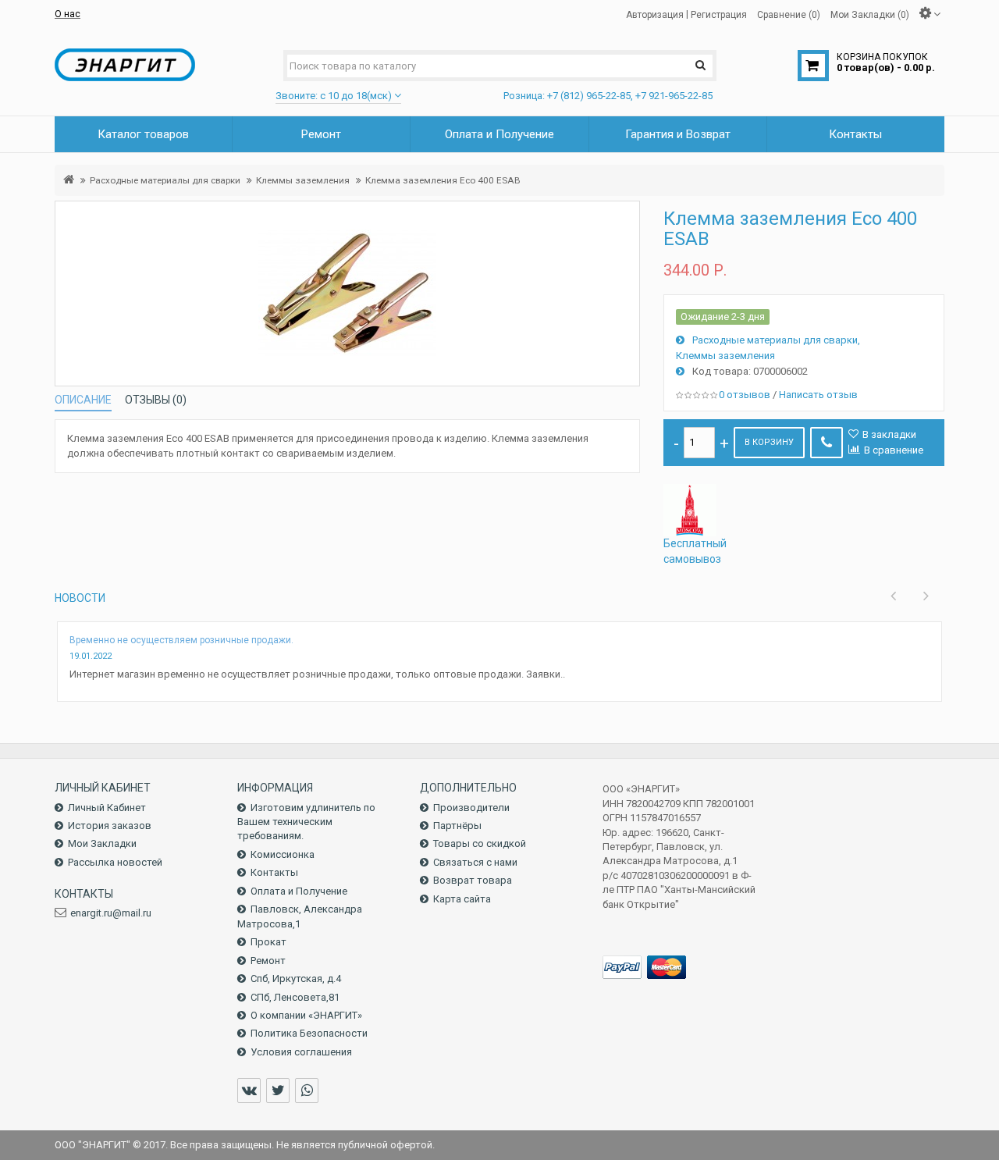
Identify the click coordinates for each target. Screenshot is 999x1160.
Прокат (268, 942)
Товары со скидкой (479, 843)
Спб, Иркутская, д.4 (296, 978)
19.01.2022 (90, 656)
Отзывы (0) (156, 399)
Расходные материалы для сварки (165, 180)
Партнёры (457, 825)
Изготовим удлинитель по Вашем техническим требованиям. (306, 822)
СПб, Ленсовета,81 (295, 997)
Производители (471, 807)
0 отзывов (744, 394)
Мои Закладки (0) (869, 14)
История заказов (109, 825)
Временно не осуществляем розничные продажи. (181, 640)
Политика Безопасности (309, 1033)
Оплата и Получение (299, 891)
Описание (83, 399)
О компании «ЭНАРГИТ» (306, 1015)
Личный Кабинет (107, 807)
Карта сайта (462, 899)
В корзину (769, 442)
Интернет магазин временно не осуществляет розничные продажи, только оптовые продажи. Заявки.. (317, 674)
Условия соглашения (301, 1052)
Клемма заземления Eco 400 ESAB (443, 180)
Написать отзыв (818, 394)
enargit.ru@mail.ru (110, 913)
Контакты (274, 872)
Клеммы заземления (303, 180)
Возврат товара (472, 880)
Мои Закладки (102, 843)
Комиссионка (283, 854)
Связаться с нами (475, 862)
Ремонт (268, 960)
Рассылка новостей (115, 862)
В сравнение (893, 450)
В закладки (889, 434)
